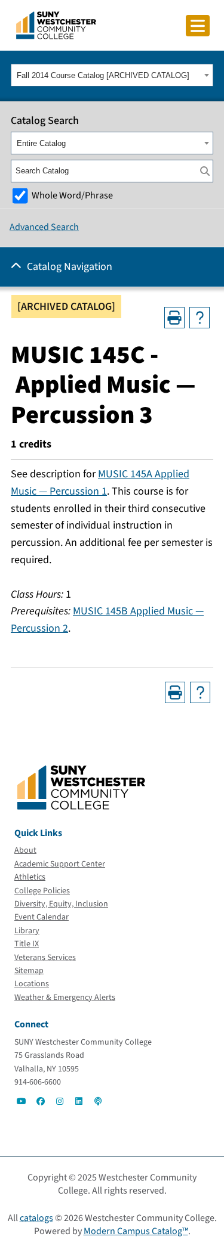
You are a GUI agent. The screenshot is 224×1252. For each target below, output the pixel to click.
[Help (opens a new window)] (199, 317)
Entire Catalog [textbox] (41, 143)
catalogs (36, 1218)
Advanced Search (44, 227)
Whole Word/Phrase (72, 195)
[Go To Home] (56, 24)
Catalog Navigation (69, 266)
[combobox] (112, 75)
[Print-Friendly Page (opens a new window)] (174, 317)
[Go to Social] (21, 1101)
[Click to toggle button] (198, 25)
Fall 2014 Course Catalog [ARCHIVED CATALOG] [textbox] (103, 75)
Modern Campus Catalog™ (136, 1231)
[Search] (205, 171)
